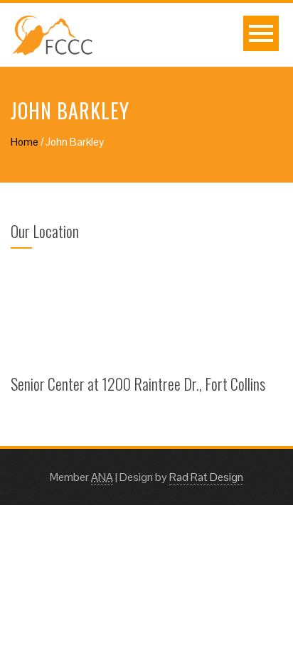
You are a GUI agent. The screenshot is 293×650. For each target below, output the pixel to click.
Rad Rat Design (206, 477)
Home (24, 141)
